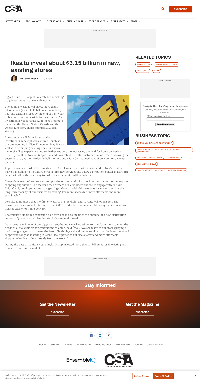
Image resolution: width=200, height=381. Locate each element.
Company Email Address (158, 116)
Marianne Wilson (29, 79)
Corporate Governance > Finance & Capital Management (158, 150)
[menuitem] (15, 21)
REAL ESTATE (142, 71)
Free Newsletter (165, 124)
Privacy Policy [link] (84, 345)
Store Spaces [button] (97, 21)
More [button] (134, 21)
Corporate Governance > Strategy (154, 143)
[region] (100, 376)
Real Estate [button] (118, 21)
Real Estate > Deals (146, 164)
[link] (91, 335)
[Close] (195, 375)
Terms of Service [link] (103, 345)
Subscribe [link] (54, 345)
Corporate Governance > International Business (161, 170)
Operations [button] (54, 21)
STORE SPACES (143, 64)
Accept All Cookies (163, 376)
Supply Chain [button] (75, 21)
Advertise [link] (68, 345)
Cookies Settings (155, 345)
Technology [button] (33, 21)
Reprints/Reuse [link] (123, 345)
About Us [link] (42, 345)
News (156, 71)
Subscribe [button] (57, 312)
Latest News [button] (12, 21)
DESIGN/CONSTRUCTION (166, 64)
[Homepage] (14, 9)
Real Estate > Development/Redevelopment (158, 158)
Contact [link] (138, 345)
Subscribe (180, 9)
